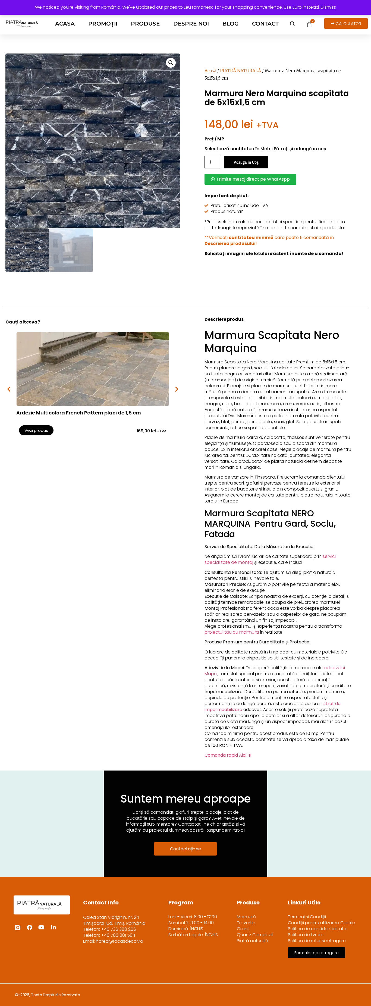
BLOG (230, 23)
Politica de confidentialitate (317, 929)
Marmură (246, 917)
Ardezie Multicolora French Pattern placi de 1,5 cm (78, 412)
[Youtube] (41, 927)
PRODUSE (145, 23)
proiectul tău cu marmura (232, 632)
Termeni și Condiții (307, 917)
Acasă (210, 70)
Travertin (246, 923)
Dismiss (328, 7)
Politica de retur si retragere (317, 941)
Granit (243, 929)
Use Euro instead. (302, 7)
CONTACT (265, 23)
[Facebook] (29, 927)
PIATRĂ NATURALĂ (240, 70)
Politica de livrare (305, 935)
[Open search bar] (292, 23)
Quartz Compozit (255, 935)
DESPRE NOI (191, 23)
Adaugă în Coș (246, 162)
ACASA (65, 23)
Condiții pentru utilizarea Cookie (321, 923)
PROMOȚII (102, 23)
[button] (171, 63)
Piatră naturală (252, 941)
